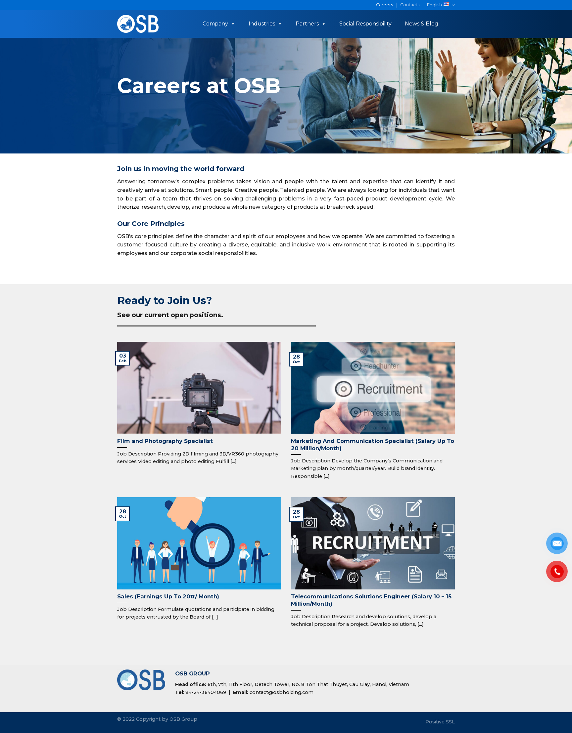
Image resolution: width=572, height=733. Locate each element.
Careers (384, 4)
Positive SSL (440, 722)
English (434, 4)
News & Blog (421, 24)
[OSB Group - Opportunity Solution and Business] (138, 24)
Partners (307, 24)
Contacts (409, 4)
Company (215, 24)
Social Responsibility (365, 24)
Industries (262, 24)
